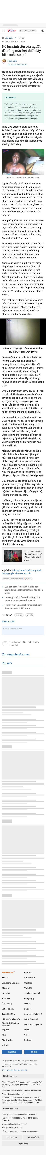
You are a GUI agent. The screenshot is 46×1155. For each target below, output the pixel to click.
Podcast (27, 1040)
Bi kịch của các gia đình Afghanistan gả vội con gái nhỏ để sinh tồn (33, 556)
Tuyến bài (12, 1052)
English (5, 1029)
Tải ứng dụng (11, 1137)
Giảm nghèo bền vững (12, 1019)
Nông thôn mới (31, 1019)
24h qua (5, 1045)
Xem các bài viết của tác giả (17, 64)
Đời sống (6, 993)
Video (27, 1035)
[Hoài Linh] (4, 61)
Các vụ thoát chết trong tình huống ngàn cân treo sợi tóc (21, 572)
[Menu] (3, 30)
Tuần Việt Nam (8, 1014)
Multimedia (7, 1040)
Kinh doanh (29, 978)
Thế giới (9, 38)
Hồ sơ (21, 38)
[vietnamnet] (12, 32)
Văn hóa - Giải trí (32, 993)
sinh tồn (30, 615)
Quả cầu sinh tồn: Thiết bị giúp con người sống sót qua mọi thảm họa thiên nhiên (23, 590)
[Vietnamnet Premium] (8, 973)
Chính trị (28, 972)
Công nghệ (29, 998)
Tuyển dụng (23, 1143)
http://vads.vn (15, 1127)
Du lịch (27, 1004)
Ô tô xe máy (7, 1004)
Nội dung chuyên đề (33, 1024)
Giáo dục (6, 988)
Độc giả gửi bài (33, 1137)
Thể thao (28, 983)
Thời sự (5, 978)
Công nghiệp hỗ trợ (33, 1014)
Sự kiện (34, 1052)
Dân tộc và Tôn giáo (11, 983)
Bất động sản (8, 1009)
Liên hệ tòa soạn (10, 1076)
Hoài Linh (12, 60)
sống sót (19, 615)
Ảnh (4, 1035)
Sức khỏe (6, 998)
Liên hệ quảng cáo (10, 1108)
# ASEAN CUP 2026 (27, 31)
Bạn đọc (27, 1009)
